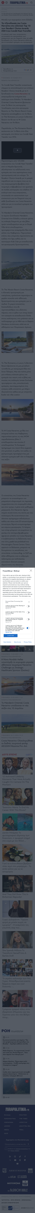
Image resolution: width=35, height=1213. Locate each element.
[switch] (28, 606)
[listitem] (17, 602)
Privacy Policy (28, 642)
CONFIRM (10, 635)
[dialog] (17, 606)
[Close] (31, 571)
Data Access (17, 642)
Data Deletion (7, 642)
